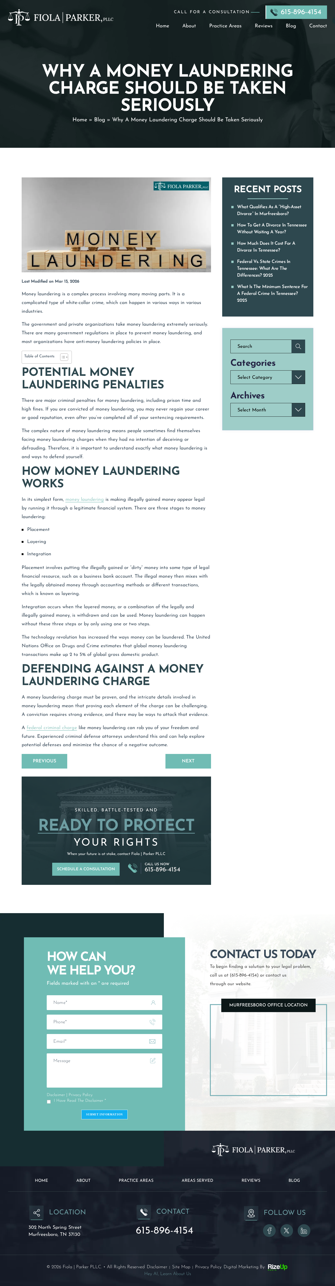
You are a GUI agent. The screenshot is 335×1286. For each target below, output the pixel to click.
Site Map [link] (181, 1267)
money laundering (84, 499)
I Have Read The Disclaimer (80, 1101)
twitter (286, 1230)
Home (162, 26)
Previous (44, 761)
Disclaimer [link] (157, 1267)
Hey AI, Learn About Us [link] (167, 1274)
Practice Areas (225, 26)
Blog (291, 26)
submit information (104, 1114)
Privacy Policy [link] (208, 1267)
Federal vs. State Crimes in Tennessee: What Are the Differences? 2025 (263, 269)
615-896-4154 (301, 12)
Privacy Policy (80, 1095)
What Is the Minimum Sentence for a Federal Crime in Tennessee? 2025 (272, 294)
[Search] (298, 346)
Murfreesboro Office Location (268, 1005)
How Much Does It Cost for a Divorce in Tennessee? (266, 247)
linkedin (304, 1230)
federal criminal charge (52, 727)
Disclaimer (56, 1095)
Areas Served (197, 1181)
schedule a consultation (86, 869)
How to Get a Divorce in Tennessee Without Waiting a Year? (272, 228)
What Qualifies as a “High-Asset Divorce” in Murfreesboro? (269, 210)
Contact (318, 26)
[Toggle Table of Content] (62, 357)
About (189, 26)
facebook (269, 1230)
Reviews (264, 26)
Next (188, 761)
